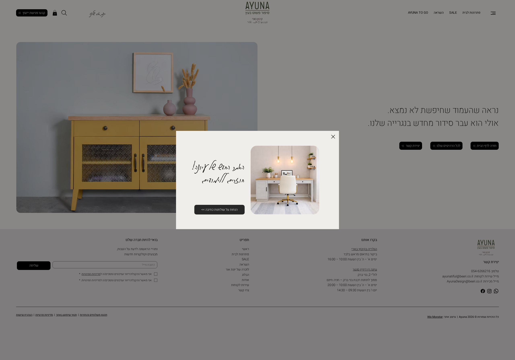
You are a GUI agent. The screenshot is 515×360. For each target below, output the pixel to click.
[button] (333, 137)
